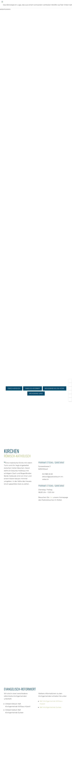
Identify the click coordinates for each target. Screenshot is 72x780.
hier (51, 497)
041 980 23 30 (47, 474)
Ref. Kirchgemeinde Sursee (50, 707)
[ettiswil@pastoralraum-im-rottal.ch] (40, 478)
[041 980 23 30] (40, 474)
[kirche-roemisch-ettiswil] (19, 527)
